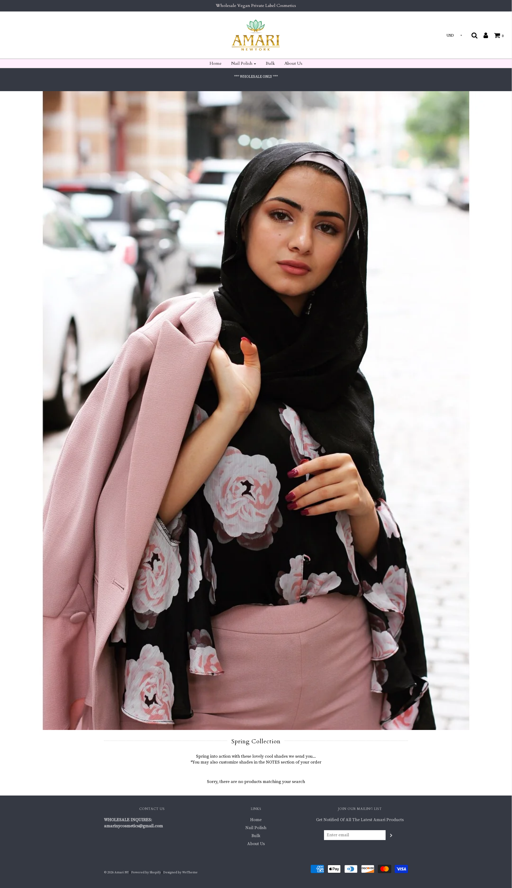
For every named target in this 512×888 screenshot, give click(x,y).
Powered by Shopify (146, 872)
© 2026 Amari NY (116, 872)
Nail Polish (255, 827)
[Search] (474, 35)
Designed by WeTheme (180, 872)
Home (216, 63)
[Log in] (483, 35)
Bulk (270, 63)
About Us (293, 63)
